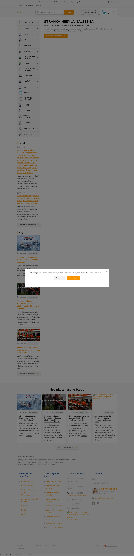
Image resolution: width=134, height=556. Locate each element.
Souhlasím (73, 278)
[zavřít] (106, 271)
